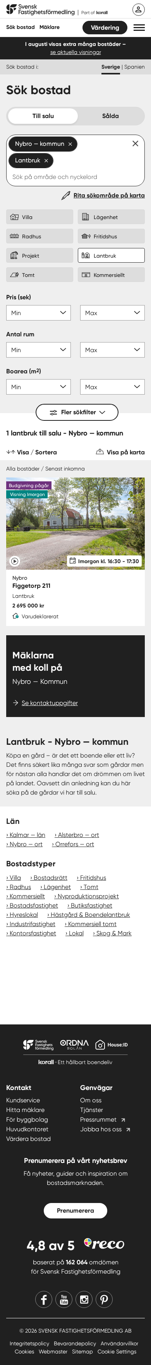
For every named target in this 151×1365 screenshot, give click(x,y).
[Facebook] (43, 1299)
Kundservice (23, 1100)
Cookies (25, 1351)
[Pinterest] (104, 1299)
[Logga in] (138, 9)
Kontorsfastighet (33, 933)
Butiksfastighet (91, 905)
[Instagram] (84, 1299)
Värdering (105, 27)
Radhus (20, 887)
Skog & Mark (114, 933)
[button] (139, 27)
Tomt (91, 887)
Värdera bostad (28, 1138)
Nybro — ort (26, 844)
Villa (15, 877)
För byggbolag (27, 1119)
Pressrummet (98, 1119)
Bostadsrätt (50, 877)
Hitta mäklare (25, 1110)
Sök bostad (20, 27)
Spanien (134, 66)
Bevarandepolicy (76, 1343)
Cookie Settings (117, 1351)
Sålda (110, 116)
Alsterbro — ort (78, 835)
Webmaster (54, 1351)
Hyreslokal (24, 914)
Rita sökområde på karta (109, 195)
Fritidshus (93, 877)
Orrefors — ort (74, 844)
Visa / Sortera (37, 452)
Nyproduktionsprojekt (88, 896)
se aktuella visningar (75, 52)
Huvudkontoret (27, 1129)
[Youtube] (63, 1299)
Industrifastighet (32, 924)
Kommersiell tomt (92, 924)
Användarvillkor (119, 1343)
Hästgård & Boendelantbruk (90, 914)
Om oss (90, 1100)
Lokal (76, 933)
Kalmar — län (27, 835)
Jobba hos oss (101, 1129)
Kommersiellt (27, 896)
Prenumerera (75, 1210)
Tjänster (91, 1110)
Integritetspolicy (30, 1343)
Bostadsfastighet (34, 905)
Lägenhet (57, 887)
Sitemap (83, 1351)
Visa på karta (126, 452)
